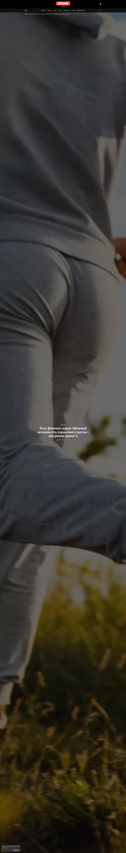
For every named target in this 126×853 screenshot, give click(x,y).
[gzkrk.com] (63, 4)
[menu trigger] (26, 10)
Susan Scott (61, 439)
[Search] (100, 10)
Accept (16, 850)
